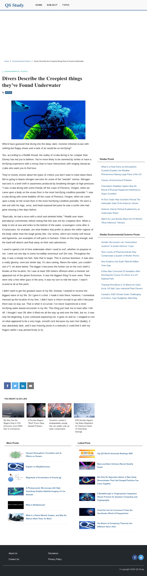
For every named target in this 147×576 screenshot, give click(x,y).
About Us (13, 553)
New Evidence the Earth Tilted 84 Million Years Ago (120, 263)
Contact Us (14, 559)
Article (8, 92)
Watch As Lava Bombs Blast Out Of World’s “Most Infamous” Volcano (121, 221)
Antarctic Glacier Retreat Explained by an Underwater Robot (120, 211)
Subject (52, 5)
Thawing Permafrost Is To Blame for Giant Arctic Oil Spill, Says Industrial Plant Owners (122, 286)
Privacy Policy (55, 559)
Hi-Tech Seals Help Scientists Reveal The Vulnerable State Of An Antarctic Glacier (120, 201)
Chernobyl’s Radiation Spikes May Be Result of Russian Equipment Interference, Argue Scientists (121, 190)
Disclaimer (53, 553)
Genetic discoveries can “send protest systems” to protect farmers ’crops (119, 244)
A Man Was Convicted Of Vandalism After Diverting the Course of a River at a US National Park (120, 275)
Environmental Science (16, 71)
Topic (65, 5)
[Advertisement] (73, 35)
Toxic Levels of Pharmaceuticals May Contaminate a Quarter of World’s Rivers (120, 254)
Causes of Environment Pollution (116, 180)
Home (38, 5)
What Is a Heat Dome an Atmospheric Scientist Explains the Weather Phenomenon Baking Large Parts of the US (121, 171)
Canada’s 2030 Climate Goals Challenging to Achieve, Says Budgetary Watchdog (121, 296)
